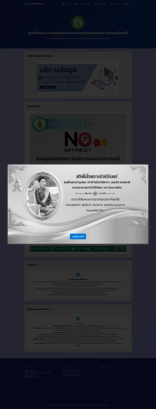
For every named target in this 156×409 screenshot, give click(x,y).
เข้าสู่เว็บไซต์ (78, 236)
